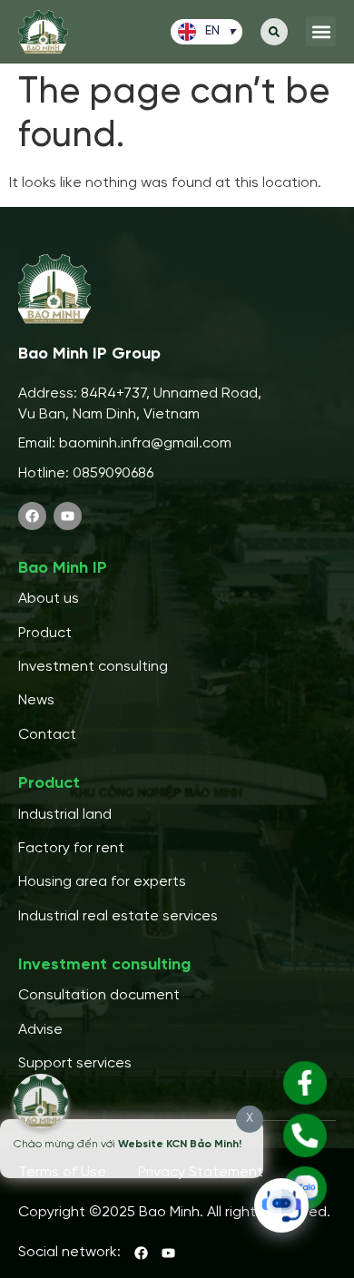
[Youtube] (68, 516)
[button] (274, 31)
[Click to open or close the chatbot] (281, 1205)
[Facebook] (32, 516)
